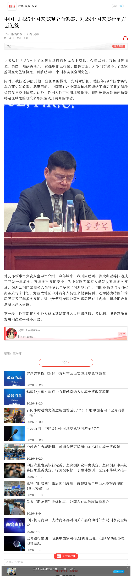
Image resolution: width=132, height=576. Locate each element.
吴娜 (21, 330)
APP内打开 (69, 556)
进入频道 (119, 46)
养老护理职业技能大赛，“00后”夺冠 (54, 569)
